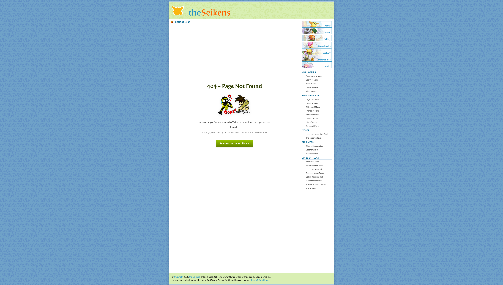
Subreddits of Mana (314, 181)
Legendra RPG (312, 150)
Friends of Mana (312, 111)
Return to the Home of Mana (234, 143)
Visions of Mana (312, 91)
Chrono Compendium (314, 146)
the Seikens (194, 277)
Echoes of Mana (312, 126)
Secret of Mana (312, 80)
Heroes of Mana (312, 115)
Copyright (178, 277)
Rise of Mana (311, 122)
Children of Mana (313, 107)
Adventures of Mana (314, 76)
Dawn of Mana (312, 87)
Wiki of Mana (311, 188)
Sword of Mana (312, 103)
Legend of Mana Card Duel (316, 134)
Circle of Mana (312, 118)
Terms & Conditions (260, 280)
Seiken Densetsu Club (314, 177)
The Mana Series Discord (316, 184)
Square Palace (312, 154)
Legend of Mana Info (314, 169)
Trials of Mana (312, 84)
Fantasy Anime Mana (314, 165)
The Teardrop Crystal (314, 138)
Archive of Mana (312, 162)
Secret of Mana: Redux (315, 173)
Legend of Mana (312, 99)
